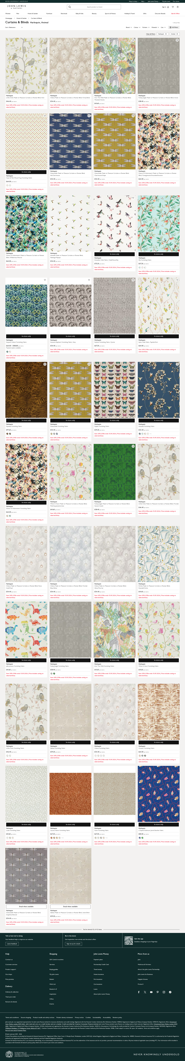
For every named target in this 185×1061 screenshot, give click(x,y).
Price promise (9, 979)
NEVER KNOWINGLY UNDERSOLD (16, 1)
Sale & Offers (175, 13)
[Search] (69, 7)
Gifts (144, 13)
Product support (10, 969)
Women (7, 13)
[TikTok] (170, 993)
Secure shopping (26, 1017)
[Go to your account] (168, 7)
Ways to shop (133, 1)
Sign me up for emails (73, 944)
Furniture (49, 13)
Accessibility (107, 1017)
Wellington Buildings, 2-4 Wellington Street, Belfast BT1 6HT (23, 1028)
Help (142, 1)
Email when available (19, 907)
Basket (52, 979)
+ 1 (150, 434)
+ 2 (106, 838)
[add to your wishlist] (44, 40)
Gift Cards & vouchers (56, 959)
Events (52, 1004)
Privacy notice (79, 1017)
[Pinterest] (157, 993)
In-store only (26, 172)
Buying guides (54, 969)
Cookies (88, 1017)
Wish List (53, 984)
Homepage (8, 18)
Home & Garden (33, 13)
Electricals (64, 13)
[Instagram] (164, 993)
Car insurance (98, 984)
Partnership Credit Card (101, 964)
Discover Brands (160, 13)
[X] (145, 993)
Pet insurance (98, 979)
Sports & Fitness (110, 13)
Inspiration (53, 994)
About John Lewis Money (102, 994)
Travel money (98, 969)
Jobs (139, 959)
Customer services (11, 964)
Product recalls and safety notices (43, 1017)
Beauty (94, 13)
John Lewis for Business (145, 974)
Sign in (164, 7)
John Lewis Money (153, 1)
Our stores (176, 1)
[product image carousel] (26, 66)
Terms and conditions (12, 1017)
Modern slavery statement (64, 1017)
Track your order (10, 997)
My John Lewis (166, 1)
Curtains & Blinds (36, 18)
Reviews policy (117, 1017)
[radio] (7, 185)
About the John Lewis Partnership (148, 969)
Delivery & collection (11, 992)
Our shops (8, 974)
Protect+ (141, 984)
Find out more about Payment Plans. (15, 1030)
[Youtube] (151, 993)
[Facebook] (139, 993)
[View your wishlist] (172, 7)
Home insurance (99, 974)
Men (17, 13)
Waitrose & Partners (144, 964)
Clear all (150, 34)
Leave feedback (12, 944)
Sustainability (97, 1017)
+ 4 (62, 838)
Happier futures (143, 979)
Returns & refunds (11, 1002)
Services (52, 964)
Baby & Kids (79, 13)
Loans (95, 989)
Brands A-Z (53, 989)
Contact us (9, 959)
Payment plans (98, 959)
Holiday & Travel (129, 13)
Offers (52, 999)
